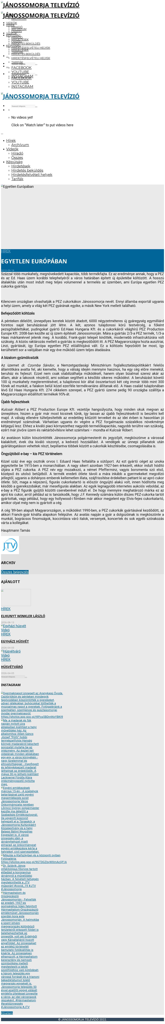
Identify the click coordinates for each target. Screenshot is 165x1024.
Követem (7, 1013)
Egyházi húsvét (15, 641)
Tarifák (17, 62)
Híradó (17, 37)
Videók (11, 23)
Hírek (10, 25)
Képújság (13, 45)
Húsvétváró (12, 666)
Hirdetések (20, 49)
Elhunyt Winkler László (23, 616)
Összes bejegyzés (15, 572)
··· (7, 56)
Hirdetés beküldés (25, 43)
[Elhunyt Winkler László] (16, 605)
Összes (16, 31)
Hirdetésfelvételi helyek (30, 47)
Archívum (18, 29)
